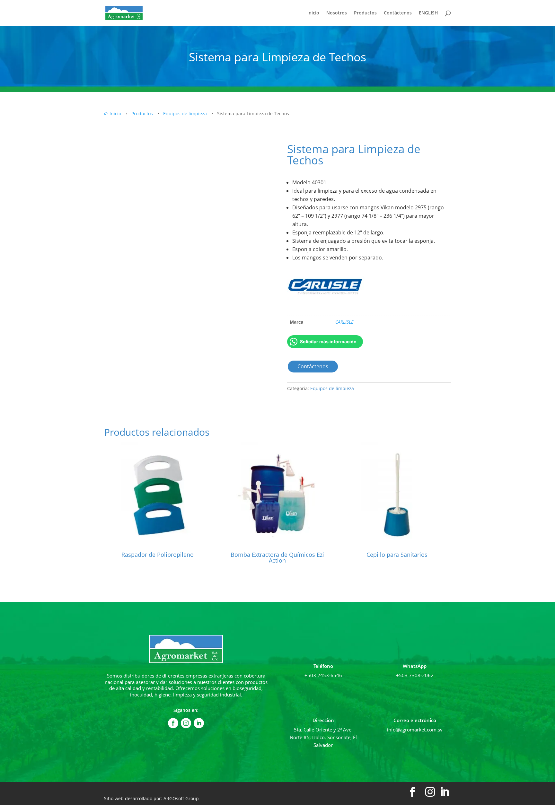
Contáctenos (398, 13)
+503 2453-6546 (323, 675)
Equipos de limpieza (332, 388)
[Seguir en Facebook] (173, 723)
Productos (365, 13)
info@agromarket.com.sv (415, 729)
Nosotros (336, 13)
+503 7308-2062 (415, 675)
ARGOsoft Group (181, 798)
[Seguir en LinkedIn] (199, 723)
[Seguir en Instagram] (186, 723)
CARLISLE (344, 322)
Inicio (313, 13)
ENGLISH (428, 13)
